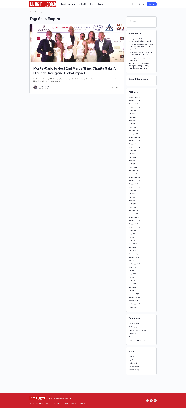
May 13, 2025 (43, 88)
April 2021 (132, 280)
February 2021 (133, 287)
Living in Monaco (44, 86)
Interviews (132, 333)
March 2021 (133, 284)
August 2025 (133, 110)
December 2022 (134, 217)
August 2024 (133, 150)
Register (131, 356)
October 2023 (133, 184)
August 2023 (133, 190)
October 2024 (133, 144)
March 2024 (133, 167)
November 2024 (134, 140)
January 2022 (133, 250)
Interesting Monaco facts (137, 330)
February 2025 (134, 130)
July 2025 (132, 114)
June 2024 (132, 157)
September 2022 (134, 227)
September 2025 (134, 107)
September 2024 (134, 147)
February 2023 (134, 210)
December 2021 (134, 254)
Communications (134, 323)
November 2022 (134, 220)
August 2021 (133, 267)
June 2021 (132, 274)
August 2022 (133, 230)
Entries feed (133, 363)
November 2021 (134, 257)
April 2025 (132, 124)
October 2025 (133, 104)
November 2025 (134, 100)
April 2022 (132, 240)
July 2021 (132, 270)
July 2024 (132, 154)
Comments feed (134, 366)
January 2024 (133, 174)
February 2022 (134, 247)
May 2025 (132, 120)
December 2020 (134, 294)
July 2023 (132, 194)
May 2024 (132, 160)
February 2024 (134, 170)
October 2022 (133, 224)
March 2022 (133, 244)
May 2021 (132, 277)
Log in (131, 360)
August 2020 (133, 307)
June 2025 (132, 117)
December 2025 (134, 97)
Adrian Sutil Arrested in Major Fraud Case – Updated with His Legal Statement (141, 46)
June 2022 (132, 234)
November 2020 (134, 297)
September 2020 (134, 304)
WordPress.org (134, 370)
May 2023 (132, 200)
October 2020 (133, 300)
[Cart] (135, 4)
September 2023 (134, 187)
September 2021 (134, 264)
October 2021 (133, 260)
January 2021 (133, 290)
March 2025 (133, 127)
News (131, 337)
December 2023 (134, 177)
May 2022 (132, 237)
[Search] (129, 4)
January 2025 (133, 134)
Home (31, 12)
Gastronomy (133, 327)
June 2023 (132, 197)
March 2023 (133, 207)
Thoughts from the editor (137, 340)
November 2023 (134, 180)
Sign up (151, 4)
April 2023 (132, 204)
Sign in (141, 4)
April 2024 (132, 164)
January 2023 (133, 214)
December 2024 (134, 137)
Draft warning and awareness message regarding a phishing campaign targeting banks (139, 66)
